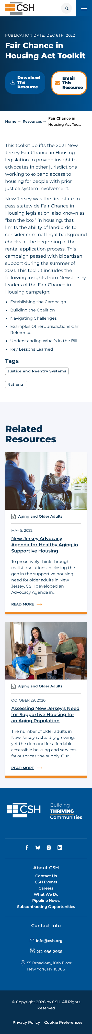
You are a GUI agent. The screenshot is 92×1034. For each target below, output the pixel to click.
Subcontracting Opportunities (46, 906)
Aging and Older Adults (40, 516)
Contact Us (46, 875)
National (16, 384)
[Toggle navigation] (84, 8)
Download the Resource (28, 82)
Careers (46, 888)
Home (10, 121)
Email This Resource (72, 83)
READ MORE (46, 604)
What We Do (46, 894)
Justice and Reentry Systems (36, 371)
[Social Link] (28, 847)
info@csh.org (49, 940)
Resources (32, 121)
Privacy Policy (26, 1022)
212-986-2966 (49, 951)
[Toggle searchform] (66, 8)
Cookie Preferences (63, 1022)
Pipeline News (46, 900)
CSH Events (46, 882)
